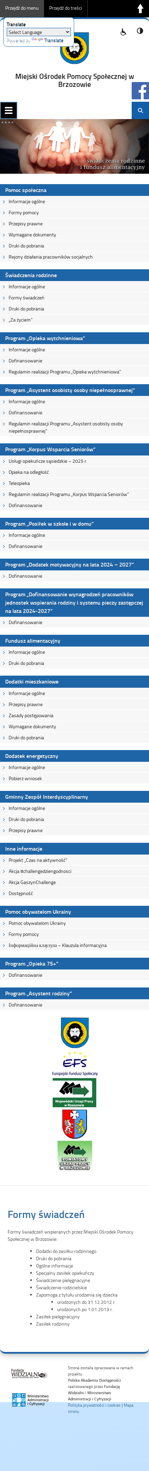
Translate (53, 40)
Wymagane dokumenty (32, 234)
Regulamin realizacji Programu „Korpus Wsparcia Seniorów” (69, 494)
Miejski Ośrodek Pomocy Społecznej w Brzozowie (74, 80)
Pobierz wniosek (25, 778)
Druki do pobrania (26, 245)
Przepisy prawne (26, 223)
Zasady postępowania (31, 715)
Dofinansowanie (25, 360)
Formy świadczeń (26, 297)
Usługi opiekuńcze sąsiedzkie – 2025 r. (48, 461)
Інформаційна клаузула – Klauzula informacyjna (58, 945)
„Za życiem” (21, 319)
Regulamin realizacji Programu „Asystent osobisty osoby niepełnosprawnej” (66, 427)
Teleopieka (19, 483)
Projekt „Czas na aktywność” (38, 860)
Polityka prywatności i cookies (94, 1405)
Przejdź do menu (21, 7)
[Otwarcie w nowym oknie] (74, 1047)
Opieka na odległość (29, 472)
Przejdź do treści (65, 7)
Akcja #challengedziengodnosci (40, 871)
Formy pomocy (24, 212)
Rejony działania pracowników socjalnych (51, 256)
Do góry (140, 8)
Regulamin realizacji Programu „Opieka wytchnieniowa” (65, 371)
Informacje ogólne (27, 201)
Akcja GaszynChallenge (32, 882)
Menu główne (8, 110)
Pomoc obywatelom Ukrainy (37, 923)
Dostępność (21, 893)
